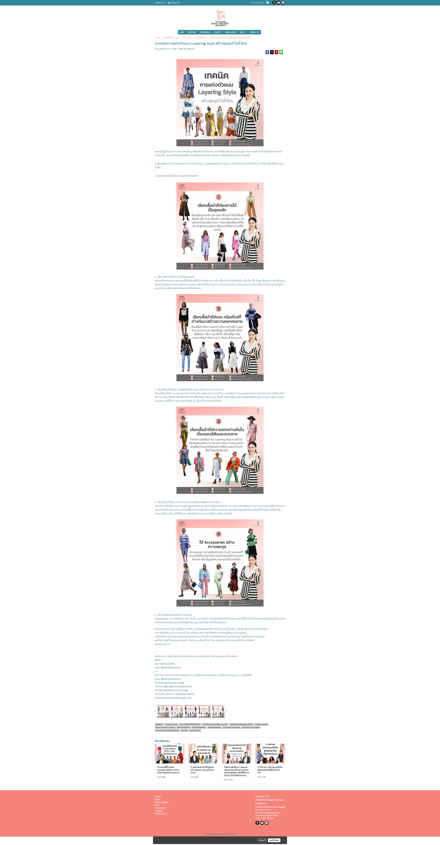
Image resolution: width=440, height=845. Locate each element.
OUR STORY (192, 32)
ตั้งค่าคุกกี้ (262, 840)
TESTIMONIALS (205, 32)
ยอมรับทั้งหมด (274, 840)
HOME (182, 32)
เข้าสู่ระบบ (162, 3)
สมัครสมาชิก (175, 3)
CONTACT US (254, 32)
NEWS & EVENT (231, 32)
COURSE (217, 32)
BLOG (242, 32)
